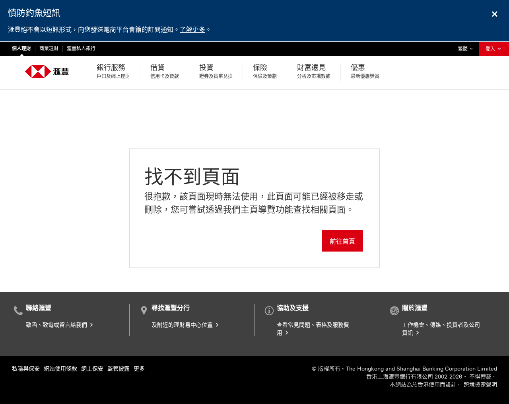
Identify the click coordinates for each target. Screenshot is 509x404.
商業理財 (48, 48)
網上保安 (92, 368)
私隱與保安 (26, 368)
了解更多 (192, 29)
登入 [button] (491, 49)
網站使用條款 (60, 368)
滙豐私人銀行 (81, 48)
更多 (139, 368)
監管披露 (118, 368)
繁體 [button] (467, 49)
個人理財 (21, 48)
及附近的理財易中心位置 (183, 325)
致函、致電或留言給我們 (57, 325)
